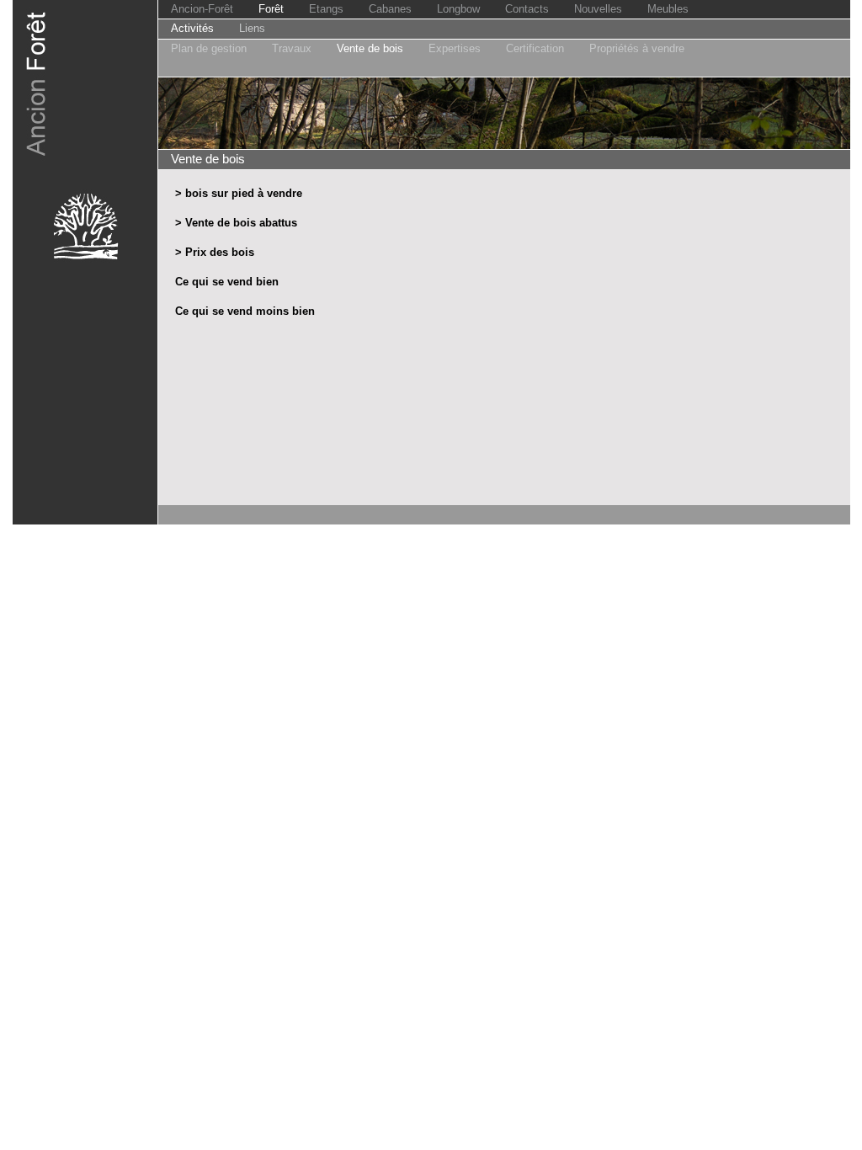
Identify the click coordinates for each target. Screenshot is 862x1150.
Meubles (668, 9)
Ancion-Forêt (202, 9)
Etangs (326, 9)
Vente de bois (370, 48)
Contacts (527, 9)
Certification (535, 48)
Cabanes (390, 9)
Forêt (271, 9)
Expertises (454, 48)
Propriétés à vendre (636, 48)
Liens (252, 28)
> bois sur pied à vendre (238, 193)
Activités (192, 28)
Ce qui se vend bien (227, 281)
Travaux (291, 48)
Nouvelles (598, 9)
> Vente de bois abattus (236, 222)
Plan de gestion (209, 48)
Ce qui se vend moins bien (245, 311)
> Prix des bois (214, 252)
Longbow (458, 9)
